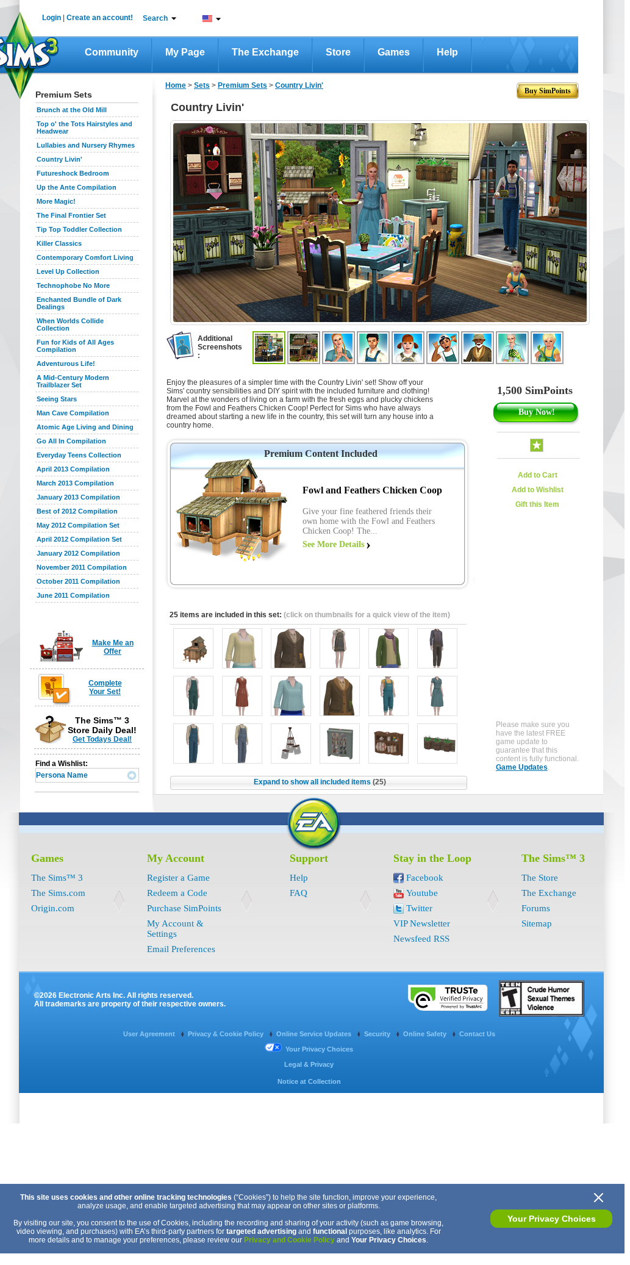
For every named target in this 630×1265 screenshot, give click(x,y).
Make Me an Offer (113, 647)
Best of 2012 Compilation (77, 511)
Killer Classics (59, 243)
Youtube (422, 893)
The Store (539, 878)
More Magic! (56, 201)
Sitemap (536, 923)
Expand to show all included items (320, 782)
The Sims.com (58, 893)
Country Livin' (59, 159)
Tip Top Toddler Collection (79, 229)
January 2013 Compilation (78, 497)
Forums (535, 908)
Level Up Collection (68, 271)
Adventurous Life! (66, 363)
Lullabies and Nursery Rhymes (86, 145)
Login (51, 17)
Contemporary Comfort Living (85, 257)
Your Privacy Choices (551, 1219)
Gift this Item (537, 504)
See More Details (333, 544)
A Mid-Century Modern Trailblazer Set (73, 381)
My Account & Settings (175, 929)
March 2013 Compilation (75, 483)
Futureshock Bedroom (73, 173)
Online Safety (425, 1033)
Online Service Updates (314, 1033)
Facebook (424, 878)
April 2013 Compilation (73, 469)
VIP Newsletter (421, 923)
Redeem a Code (177, 893)
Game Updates (522, 767)
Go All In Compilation (71, 441)
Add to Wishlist (538, 490)
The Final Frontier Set (71, 215)
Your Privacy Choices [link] (319, 1049)
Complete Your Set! (105, 687)
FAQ (298, 893)
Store (338, 52)
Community (111, 52)
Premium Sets (242, 85)
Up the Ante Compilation (76, 187)
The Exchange (265, 52)
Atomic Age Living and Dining (85, 427)
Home (175, 85)
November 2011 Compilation (82, 567)
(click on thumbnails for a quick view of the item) (367, 615)
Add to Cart (537, 475)
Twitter (419, 908)
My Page (185, 52)
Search (155, 18)
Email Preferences (181, 949)
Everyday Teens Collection (79, 455)
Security (378, 1033)
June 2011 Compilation (73, 595)
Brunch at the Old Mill (72, 109)
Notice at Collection (309, 1081)
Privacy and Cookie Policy (289, 1240)
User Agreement (150, 1033)
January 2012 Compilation (78, 553)
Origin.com (52, 908)
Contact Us (477, 1033)
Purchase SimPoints (184, 908)
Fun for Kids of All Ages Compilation (75, 346)
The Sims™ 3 (57, 878)
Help (447, 52)
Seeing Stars (57, 399)
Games (394, 52)
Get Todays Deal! (102, 739)
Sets (202, 85)
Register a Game (178, 878)
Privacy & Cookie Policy (226, 1033)
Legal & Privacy (309, 1064)
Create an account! (99, 17)
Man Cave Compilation (73, 413)
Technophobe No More (73, 285)
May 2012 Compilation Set (78, 525)
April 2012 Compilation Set (79, 539)
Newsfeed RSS (421, 939)
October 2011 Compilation (78, 581)
